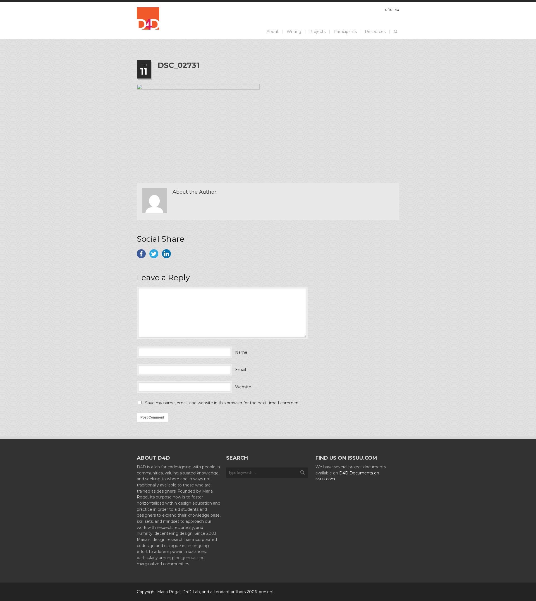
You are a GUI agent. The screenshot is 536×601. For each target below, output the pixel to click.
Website (243, 386)
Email (240, 369)
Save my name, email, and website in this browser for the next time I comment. (223, 402)
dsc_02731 (179, 65)
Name (241, 352)
